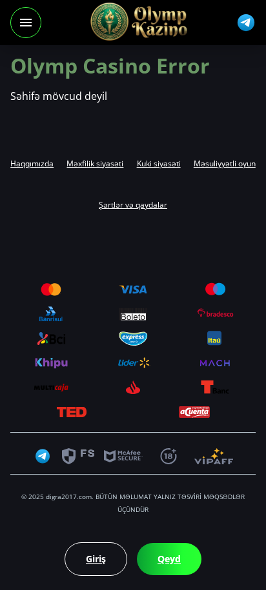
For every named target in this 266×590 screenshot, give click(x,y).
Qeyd (169, 559)
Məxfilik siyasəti (94, 163)
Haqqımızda (32, 163)
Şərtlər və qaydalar (133, 204)
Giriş (96, 559)
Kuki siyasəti (159, 163)
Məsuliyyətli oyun (225, 163)
